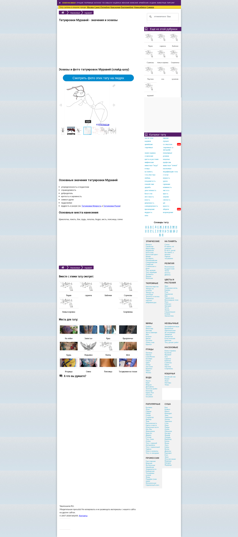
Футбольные (150, 465)
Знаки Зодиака (150, 153)
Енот (166, 455)
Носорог (168, 433)
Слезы (167, 244)
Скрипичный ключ (152, 485)
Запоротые (169, 336)
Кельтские (149, 252)
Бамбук (167, 290)
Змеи (166, 457)
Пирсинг (171, 3)
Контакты (83, 515)
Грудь (68, 355)
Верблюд (168, 439)
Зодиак (152, 3)
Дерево (148, 435)
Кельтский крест (152, 254)
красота (166, 206)
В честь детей (170, 250)
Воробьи (149, 368)
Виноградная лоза (171, 300)
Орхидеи (168, 306)
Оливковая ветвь (171, 288)
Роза (166, 292)
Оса (166, 356)
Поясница (108, 372)
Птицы (147, 168)
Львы (167, 380)
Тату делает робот (171, 342)
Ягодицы (69, 372)
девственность (150, 190)
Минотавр (149, 328)
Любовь (147, 178)
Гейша (148, 413)
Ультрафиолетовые (172, 326)
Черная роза (169, 298)
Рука (108, 338)
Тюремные (88, 3)
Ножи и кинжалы (152, 451)
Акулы (148, 380)
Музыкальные (151, 483)
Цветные (168, 340)
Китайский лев (170, 376)
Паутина (168, 366)
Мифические (149, 162)
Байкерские (150, 471)
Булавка (149, 407)
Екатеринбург (127, 7)
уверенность (149, 203)
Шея (128, 355)
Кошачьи (166, 159)
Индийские (150, 250)
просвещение (150, 209)
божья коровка (68, 312)
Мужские (134, 3)
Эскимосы (149, 274)
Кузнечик (168, 352)
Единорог (168, 453)
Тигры (167, 384)
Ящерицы (168, 465)
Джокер (148, 419)
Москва (90, 7)
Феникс (148, 372)
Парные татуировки (169, 257)
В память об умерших (169, 247)
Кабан (167, 447)
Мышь (167, 443)
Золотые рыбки (151, 388)
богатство (148, 194)
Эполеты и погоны (152, 296)
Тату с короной (151, 443)
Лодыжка (88, 355)
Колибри (149, 358)
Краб (147, 382)
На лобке (69, 338)
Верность (166, 178)
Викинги (149, 244)
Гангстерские (151, 461)
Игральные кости (152, 427)
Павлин (148, 354)
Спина (88, 372)
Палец (108, 355)
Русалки (149, 340)
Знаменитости (151, 469)
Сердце (148, 411)
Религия (166, 156)
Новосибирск (140, 7)
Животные (161, 3)
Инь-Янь (149, 429)
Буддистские (169, 268)
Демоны (168, 274)
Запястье (88, 338)
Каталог (98, 3)
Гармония (166, 184)
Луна (147, 409)
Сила (146, 215)
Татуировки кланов (150, 474)
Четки (167, 270)
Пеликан (149, 352)
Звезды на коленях (150, 289)
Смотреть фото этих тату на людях (98, 78)
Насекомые (75, 13)
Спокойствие (149, 184)
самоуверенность (151, 206)
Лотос (167, 308)
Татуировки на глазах (128, 372)
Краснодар (115, 7)
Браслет (149, 433)
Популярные (167, 153)
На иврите (149, 258)
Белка (167, 441)
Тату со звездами (152, 453)
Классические (170, 338)
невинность (167, 187)
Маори (148, 256)
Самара (150, 7)
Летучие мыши (170, 459)
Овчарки (168, 463)
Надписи (117, 3)
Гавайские (149, 246)
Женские (125, 3)
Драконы (168, 451)
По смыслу (107, 3)
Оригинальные (170, 330)
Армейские (144, 3)
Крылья (148, 344)
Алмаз (148, 441)
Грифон (148, 326)
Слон (166, 423)
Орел (148, 362)
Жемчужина (150, 431)
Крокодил (168, 413)
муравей (88, 13)
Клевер (167, 314)
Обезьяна (168, 431)
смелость (166, 200)
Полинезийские (151, 260)
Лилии (167, 310)
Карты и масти (151, 425)
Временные (169, 328)
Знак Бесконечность (151, 422)
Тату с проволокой (153, 447)
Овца (166, 425)
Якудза (148, 276)
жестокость (149, 197)
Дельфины (150, 386)
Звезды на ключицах (150, 293)
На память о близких (169, 253)
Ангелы (167, 272)
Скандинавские (151, 262)
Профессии (167, 162)
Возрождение (168, 212)
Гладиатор (150, 417)
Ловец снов (150, 342)
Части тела (149, 138)
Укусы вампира (151, 332)
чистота (166, 190)
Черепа (148, 449)
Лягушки (149, 394)
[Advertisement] (98, 47)
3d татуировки (170, 332)
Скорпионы (128, 312)
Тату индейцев (151, 272)
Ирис (166, 286)
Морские (149, 463)
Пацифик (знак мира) (151, 480)
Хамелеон (168, 417)
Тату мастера (150, 175)
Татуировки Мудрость (91, 205)
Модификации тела (170, 172)
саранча (88, 295)
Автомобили (150, 445)
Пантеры (168, 382)
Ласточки (149, 366)
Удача (165, 181)
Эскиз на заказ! (69, 3)
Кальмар (149, 390)
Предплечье (128, 338)
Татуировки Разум (111, 205)
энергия (166, 197)
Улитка (167, 419)
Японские (149, 278)
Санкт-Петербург (102, 7)
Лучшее (166, 141)
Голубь (148, 360)
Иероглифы (150, 248)
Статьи (165, 175)
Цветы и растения (151, 159)
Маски (148, 338)
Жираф (167, 435)
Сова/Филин (150, 356)
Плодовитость (150, 181)
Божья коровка (170, 350)
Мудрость (148, 212)
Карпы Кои (150, 392)
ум (164, 203)
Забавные (168, 334)
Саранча (168, 358)
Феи (147, 334)
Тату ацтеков (150, 270)
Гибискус (168, 304)
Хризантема (169, 316)
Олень (167, 429)
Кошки (167, 378)
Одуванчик (169, 294)
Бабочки (108, 295)
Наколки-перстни (152, 286)
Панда (167, 427)
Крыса (167, 411)
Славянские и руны (151, 267)
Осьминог (149, 396)
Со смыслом (167, 144)
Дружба (148, 187)
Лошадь (168, 437)
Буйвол (167, 409)
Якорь (148, 477)
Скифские (149, 264)
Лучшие (79, 3)
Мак (166, 296)
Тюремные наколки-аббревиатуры (151, 300)
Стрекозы (128, 295)
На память (149, 172)
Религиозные (169, 266)
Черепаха (168, 421)
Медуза (148, 384)
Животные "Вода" (151, 165)
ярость (165, 194)
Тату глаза (150, 439)
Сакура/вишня (170, 312)
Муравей (168, 354)
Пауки (68, 295)
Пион (166, 302)
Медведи (168, 461)
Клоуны (148, 336)
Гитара (148, 415)
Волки (167, 449)
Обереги (166, 209)
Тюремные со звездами (168, 148)
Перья (148, 370)
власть (147, 200)
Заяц (166, 415)
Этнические (149, 156)
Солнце (148, 437)
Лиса (166, 445)
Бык (166, 407)
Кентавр (149, 330)
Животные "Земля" (170, 165)
